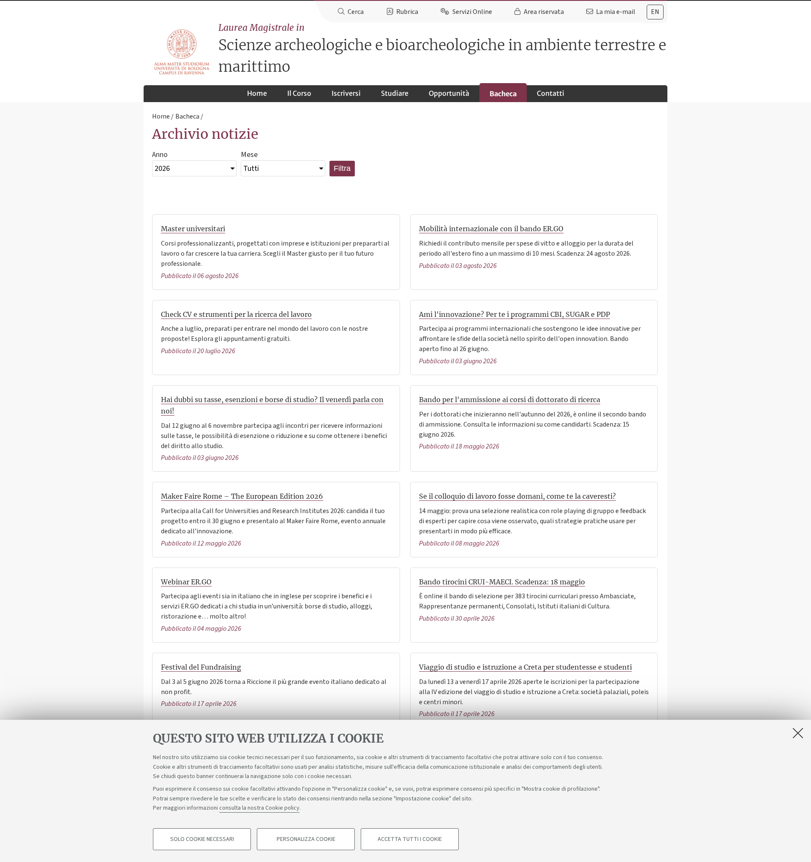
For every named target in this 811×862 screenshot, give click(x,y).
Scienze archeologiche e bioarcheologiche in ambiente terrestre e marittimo (442, 49)
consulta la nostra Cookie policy (259, 808)
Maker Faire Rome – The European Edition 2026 (242, 496)
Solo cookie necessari (202, 839)
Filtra (342, 168)
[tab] (655, 12)
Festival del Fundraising (201, 667)
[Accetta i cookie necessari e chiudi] (798, 733)
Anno (160, 154)
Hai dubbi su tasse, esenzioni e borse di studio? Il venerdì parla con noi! (272, 405)
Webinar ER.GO (186, 582)
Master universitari (193, 228)
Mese (249, 154)
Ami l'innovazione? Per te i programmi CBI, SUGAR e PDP (514, 314)
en (655, 11)
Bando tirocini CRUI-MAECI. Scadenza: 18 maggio (502, 582)
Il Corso (299, 93)
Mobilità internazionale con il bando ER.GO (491, 228)
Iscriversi (346, 93)
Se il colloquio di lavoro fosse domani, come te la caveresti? (517, 496)
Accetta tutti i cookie (410, 839)
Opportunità (449, 93)
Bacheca (503, 93)
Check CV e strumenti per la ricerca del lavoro (236, 314)
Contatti (550, 93)
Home (257, 93)
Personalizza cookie (306, 839)
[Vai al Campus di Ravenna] (182, 52)
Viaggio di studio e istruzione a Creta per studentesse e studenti (525, 667)
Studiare (394, 93)
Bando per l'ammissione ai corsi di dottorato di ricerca (509, 399)
